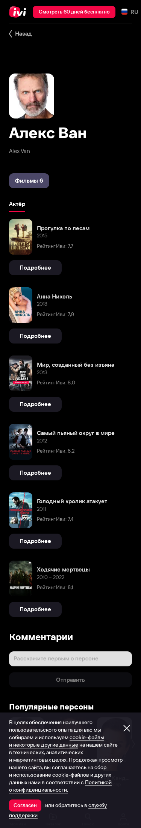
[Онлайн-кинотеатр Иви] (19, 12)
